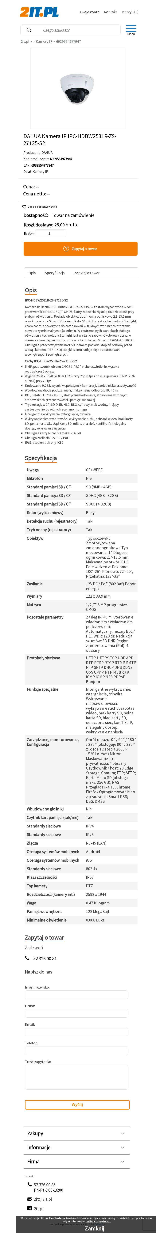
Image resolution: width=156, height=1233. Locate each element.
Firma (29, 1005)
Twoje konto (89, 11)
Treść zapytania (37, 1061)
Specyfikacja (55, 272)
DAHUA (47, 152)
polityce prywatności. (98, 1221)
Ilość (28, 234)
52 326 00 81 (45, 958)
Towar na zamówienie (73, 215)
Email (29, 1024)
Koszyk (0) (130, 11)
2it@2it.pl (43, 1199)
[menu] (131, 30)
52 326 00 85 (45, 1184)
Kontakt (110, 11)
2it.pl (25, 41)
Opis (32, 272)
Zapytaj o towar (86, 272)
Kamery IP (44, 41)
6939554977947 (68, 41)
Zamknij (94, 1228)
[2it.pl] (40, 11)
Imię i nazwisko (37, 987)
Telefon (31, 1043)
